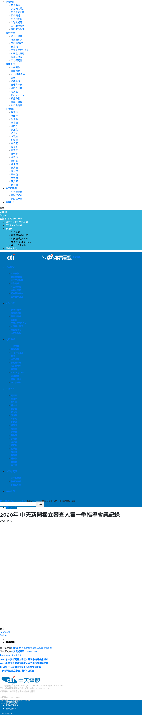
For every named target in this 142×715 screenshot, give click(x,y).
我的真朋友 (16, 88)
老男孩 (14, 91)
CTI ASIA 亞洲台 (14, 225)
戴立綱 (14, 185)
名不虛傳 (15, 81)
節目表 (9, 228)
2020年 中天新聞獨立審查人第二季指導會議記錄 (24, 663)
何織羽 (14, 167)
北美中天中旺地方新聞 (17, 222)
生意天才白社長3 (19, 50)
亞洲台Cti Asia (18, 245)
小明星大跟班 (17, 53)
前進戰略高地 (17, 26)
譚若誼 (14, 171)
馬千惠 (14, 119)
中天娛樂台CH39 (19, 238)
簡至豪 (14, 147)
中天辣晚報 (16, 19)
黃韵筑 (14, 160)
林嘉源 (14, 122)
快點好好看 (16, 195)
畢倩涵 (14, 174)
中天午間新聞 (17, 12)
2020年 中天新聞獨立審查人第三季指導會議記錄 (24, 659)
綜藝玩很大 (16, 57)
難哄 (13, 77)
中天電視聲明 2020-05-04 (24, 651)
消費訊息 (10, 202)
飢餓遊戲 (15, 98)
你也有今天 (16, 84)
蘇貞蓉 (14, 181)
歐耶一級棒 (16, 36)
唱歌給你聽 (16, 39)
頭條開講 (15, 15)
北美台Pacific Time (21, 241)
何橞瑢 (14, 140)
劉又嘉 (14, 150)
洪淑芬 (14, 133)
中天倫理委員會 (12, 705)
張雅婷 (14, 115)
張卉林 (14, 157)
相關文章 (4, 655)
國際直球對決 (17, 29)
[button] (1, 499)
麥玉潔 (14, 129)
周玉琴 (14, 112)
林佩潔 (14, 143)
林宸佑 (14, 178)
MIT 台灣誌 (16, 105)
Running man (18, 95)
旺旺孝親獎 (11, 248)
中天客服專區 (11, 708)
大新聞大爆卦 (17, 8)
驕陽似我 (15, 71)
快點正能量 (16, 198)
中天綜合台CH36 (19, 235)
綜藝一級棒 (16, 102)
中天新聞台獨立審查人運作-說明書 (17, 670)
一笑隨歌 (15, 67)
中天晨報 (15, 5)
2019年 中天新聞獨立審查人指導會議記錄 (31, 648)
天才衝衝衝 (16, 60)
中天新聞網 (11, 188)
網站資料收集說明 (13, 702)
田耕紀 (14, 46)
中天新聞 (10, 1)
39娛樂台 (10, 64)
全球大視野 (16, 22)
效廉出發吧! (17, 43)
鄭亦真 (14, 126)
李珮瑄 (14, 136)
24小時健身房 (18, 74)
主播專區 (10, 109)
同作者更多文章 (14, 655)
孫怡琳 (14, 154)
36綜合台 (10, 33)
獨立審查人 (11, 507)
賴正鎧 (14, 164)
